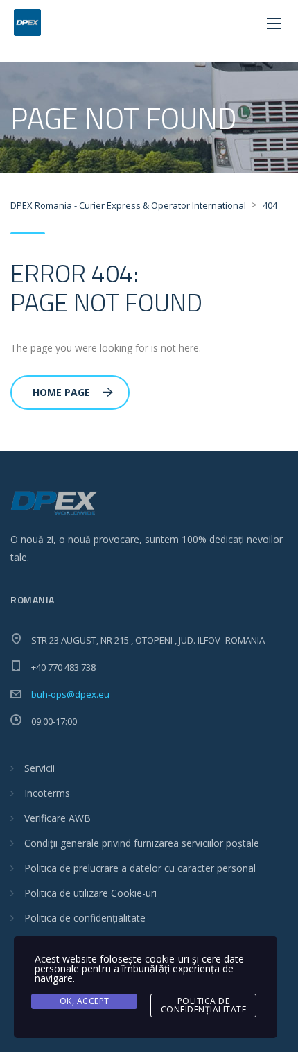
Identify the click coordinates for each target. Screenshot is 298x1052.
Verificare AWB (57, 818)
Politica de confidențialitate (85, 917)
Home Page (61, 392)
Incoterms (47, 793)
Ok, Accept (84, 1001)
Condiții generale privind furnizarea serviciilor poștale (141, 843)
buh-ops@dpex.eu (70, 694)
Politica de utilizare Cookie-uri (90, 892)
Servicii (39, 768)
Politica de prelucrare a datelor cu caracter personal (140, 867)
